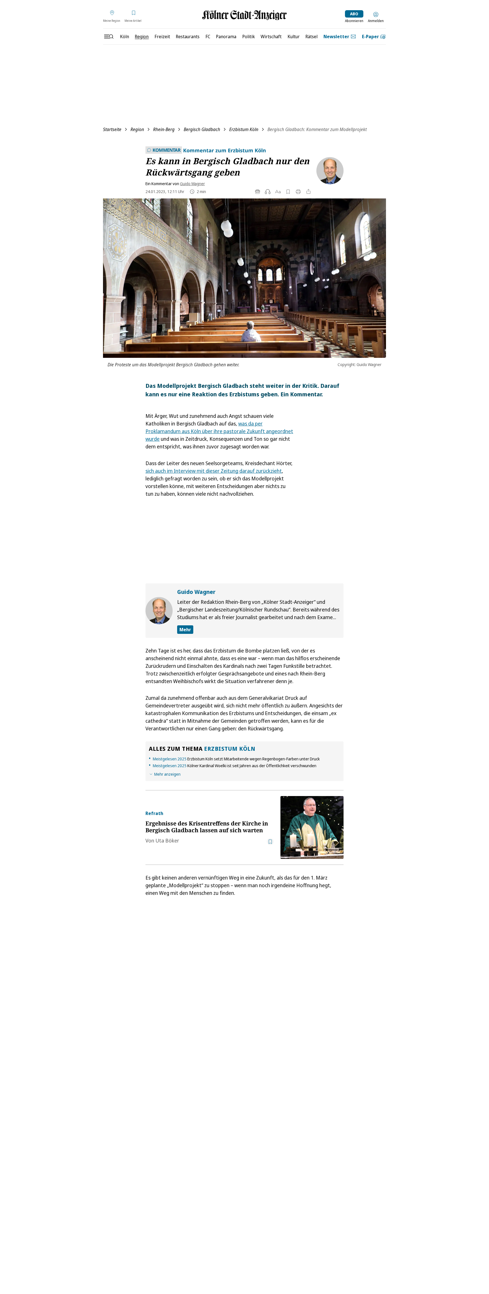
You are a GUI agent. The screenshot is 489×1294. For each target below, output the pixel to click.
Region (137, 129)
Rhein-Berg (164, 129)
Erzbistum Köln (243, 129)
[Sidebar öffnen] (108, 36)
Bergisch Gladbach (202, 129)
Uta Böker (167, 840)
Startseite (112, 129)
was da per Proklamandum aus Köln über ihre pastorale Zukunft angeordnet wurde (219, 431)
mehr (185, 629)
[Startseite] (244, 15)
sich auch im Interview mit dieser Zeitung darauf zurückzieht (213, 470)
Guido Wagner (192, 183)
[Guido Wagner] (328, 170)
